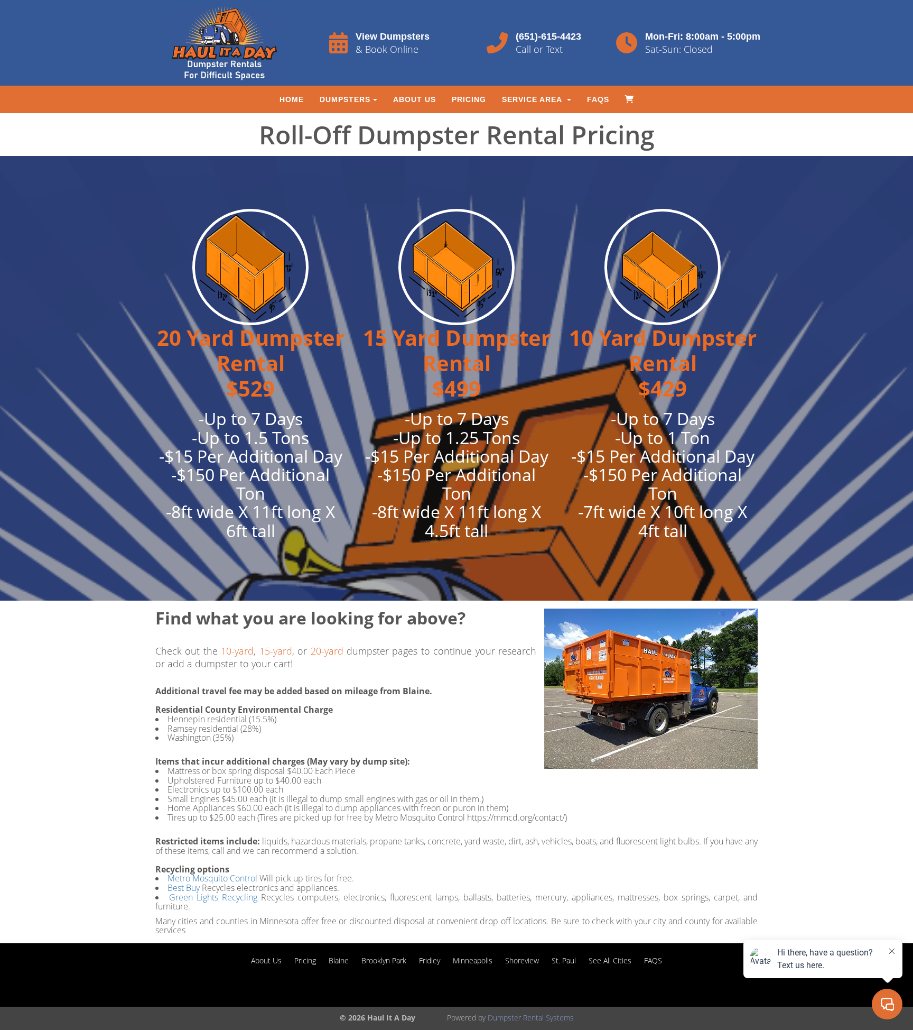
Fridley (429, 960)
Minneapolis (472, 960)
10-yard (237, 651)
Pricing (469, 99)
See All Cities (610, 960)
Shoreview (522, 960)
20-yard (327, 651)
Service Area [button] (533, 99)
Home (292, 99)
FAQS (598, 99)
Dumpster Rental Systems (531, 1018)
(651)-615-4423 (548, 36)
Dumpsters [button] (345, 99)
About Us (414, 99)
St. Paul (564, 960)
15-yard (275, 651)
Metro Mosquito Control (212, 878)
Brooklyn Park (383, 960)
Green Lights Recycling (215, 897)
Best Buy (183, 888)
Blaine (339, 960)
